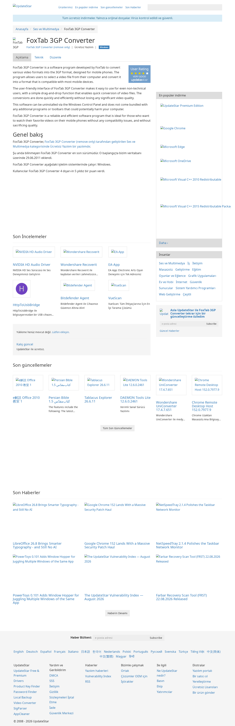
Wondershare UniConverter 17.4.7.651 (166, 406)
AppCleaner (22, 714)
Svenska (170, 652)
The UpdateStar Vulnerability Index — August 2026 (113, 597)
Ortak (125, 671)
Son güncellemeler (112, 7)
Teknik (39, 57)
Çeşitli (187, 294)
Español (45, 652)
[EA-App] (117, 252)
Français (60, 652)
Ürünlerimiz (65, 7)
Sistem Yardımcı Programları (195, 288)
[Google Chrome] (173, 128)
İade (52, 708)
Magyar (121, 656)
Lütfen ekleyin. (61, 332)
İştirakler (127, 682)
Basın (160, 681)
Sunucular (166, 288)
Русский (156, 652)
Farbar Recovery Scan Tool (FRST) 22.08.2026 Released (181, 597)
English (19, 652)
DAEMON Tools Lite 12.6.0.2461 (135, 399)
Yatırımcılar (164, 692)
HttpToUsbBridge (26, 305)
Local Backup (23, 697)
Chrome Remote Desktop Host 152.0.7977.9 (204, 406)
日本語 (85, 652)
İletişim (197, 263)
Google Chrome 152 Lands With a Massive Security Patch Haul (117, 545)
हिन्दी (131, 656)
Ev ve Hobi (166, 282)
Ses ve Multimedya (172, 263)
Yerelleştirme (202, 682)
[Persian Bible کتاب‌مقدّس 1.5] (64, 382)
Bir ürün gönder (204, 693)
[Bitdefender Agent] (78, 285)
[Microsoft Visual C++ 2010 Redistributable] (191, 179)
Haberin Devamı (117, 613)
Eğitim (196, 269)
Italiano (73, 652)
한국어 (97, 652)
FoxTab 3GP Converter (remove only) (48, 47)
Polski (127, 652)
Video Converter (25, 703)
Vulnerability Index (98, 676)
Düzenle (55, 57)
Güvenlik (196, 282)
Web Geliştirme (169, 294)
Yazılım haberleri (96, 671)
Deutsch (32, 652)
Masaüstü (166, 269)
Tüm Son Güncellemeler (117, 428)
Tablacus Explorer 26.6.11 (98, 399)
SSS (51, 681)
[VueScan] (118, 285)
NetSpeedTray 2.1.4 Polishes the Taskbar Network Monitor (187, 545)
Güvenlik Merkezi (61, 713)
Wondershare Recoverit (79, 264)
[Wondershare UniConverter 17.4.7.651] (171, 385)
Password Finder (25, 692)
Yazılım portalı (202, 671)
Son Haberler (133, 7)
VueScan (115, 298)
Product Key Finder (27, 686)
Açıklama (22, 57)
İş (188, 263)
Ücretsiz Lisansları (205, 687)
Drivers (19, 681)
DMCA (53, 675)
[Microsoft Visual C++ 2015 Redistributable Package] (196, 206)
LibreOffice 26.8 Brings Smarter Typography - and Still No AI (37, 545)
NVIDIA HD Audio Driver (31, 264)
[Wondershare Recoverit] (81, 252)
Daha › (163, 243)
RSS (87, 682)
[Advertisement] (82, 201)
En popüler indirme (86, 7)
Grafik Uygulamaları (202, 276)
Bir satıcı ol (200, 676)
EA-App (114, 264)
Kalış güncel (25, 344)
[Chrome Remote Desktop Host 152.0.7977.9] (207, 385)
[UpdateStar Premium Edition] (182, 105)
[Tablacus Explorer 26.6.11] (99, 382)
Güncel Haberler (169, 331)
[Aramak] (218, 7)
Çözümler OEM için (134, 676)
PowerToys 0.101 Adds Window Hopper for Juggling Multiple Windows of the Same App (46, 599)
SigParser (20, 708)
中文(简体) (213, 652)
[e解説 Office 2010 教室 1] (28, 382)
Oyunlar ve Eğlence (172, 276)
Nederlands (112, 652)
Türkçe (183, 652)
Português (140, 652)
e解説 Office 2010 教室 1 (26, 399)
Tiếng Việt (197, 652)
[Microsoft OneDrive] (176, 161)
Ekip (160, 686)
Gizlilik (53, 692)
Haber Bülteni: (81, 637)
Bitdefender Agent (75, 298)
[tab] (22, 57)
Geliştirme (182, 269)
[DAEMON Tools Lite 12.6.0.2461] (135, 382)
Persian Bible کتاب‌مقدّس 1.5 (59, 399)
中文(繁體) (106, 656)
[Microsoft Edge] (173, 146)
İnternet (181, 282)
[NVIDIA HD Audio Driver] (34, 252)
